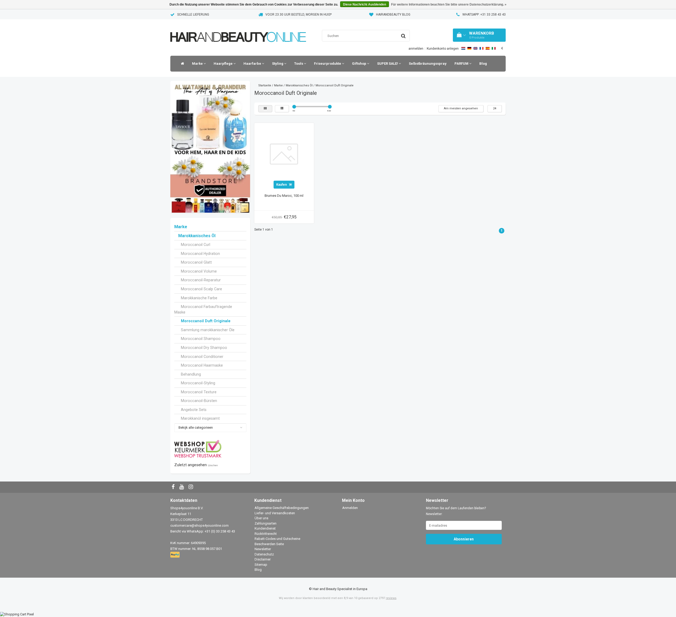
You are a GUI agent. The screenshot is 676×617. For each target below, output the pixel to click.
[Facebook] (174, 487)
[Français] (481, 48)
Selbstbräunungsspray (428, 64)
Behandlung (191, 374)
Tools (299, 64)
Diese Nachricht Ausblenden (364, 4)
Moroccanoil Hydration (200, 253)
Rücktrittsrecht (266, 534)
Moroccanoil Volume (199, 271)
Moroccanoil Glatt (196, 262)
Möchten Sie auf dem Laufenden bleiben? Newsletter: (456, 511)
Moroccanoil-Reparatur (201, 280)
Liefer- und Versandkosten (275, 513)
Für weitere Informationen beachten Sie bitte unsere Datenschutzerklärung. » (448, 4)
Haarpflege (223, 64)
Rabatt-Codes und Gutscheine (277, 539)
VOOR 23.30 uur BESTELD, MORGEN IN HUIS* (298, 14)
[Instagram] (191, 487)
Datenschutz (264, 554)
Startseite (264, 85)
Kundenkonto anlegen (443, 48)
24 (494, 108)
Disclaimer (263, 559)
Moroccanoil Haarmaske (202, 365)
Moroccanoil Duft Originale (206, 321)
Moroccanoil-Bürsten (199, 401)
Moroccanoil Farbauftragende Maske (203, 309)
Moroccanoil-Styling (198, 383)
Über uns (261, 518)
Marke (198, 64)
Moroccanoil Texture (199, 392)
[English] (475, 48)
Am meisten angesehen (461, 108)
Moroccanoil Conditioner (202, 356)
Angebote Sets (193, 410)
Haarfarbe (252, 64)
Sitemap (261, 565)
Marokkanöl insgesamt (200, 418)
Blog (483, 64)
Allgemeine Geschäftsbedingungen (282, 508)
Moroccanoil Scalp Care (201, 289)
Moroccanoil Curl (195, 244)
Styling (278, 64)
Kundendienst (265, 528)
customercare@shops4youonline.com (199, 525)
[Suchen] (403, 36)
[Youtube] (182, 487)
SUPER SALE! (388, 64)
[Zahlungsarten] (175, 555)
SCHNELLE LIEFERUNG (193, 14)
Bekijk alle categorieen (196, 427)
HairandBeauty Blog (393, 14)
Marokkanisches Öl (196, 235)
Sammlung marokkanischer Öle (207, 330)
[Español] (488, 48)
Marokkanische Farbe (199, 298)
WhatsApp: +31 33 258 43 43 (484, 14)
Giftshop (359, 64)
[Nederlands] (463, 48)
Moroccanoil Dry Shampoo (204, 347)
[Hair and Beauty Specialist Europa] (238, 30)
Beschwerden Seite (269, 544)
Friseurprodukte (328, 64)
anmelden (416, 48)
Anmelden (350, 508)
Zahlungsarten (265, 523)
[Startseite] (181, 64)
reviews (391, 598)
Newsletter (263, 549)
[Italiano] (494, 48)
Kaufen (282, 184)
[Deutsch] (469, 48)
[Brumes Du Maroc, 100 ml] (284, 153)
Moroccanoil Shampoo (200, 338)
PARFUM (461, 64)
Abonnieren (464, 539)
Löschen (213, 465)
